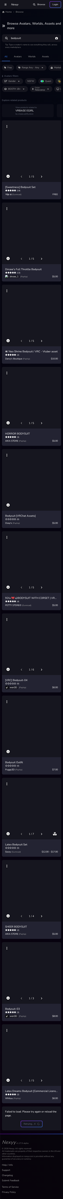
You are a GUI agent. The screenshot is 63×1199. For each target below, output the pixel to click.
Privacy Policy (9, 1192)
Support (6, 1170)
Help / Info (7, 1164)
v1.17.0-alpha (22, 1143)
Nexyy (14, 4)
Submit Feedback (10, 1180)
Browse (41, 4)
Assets (45, 56)
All (6, 56)
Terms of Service (10, 1186)
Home (8, 11)
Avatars (18, 56)
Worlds (32, 56)
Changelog (7, 1175)
